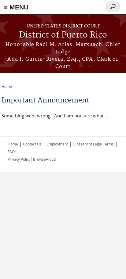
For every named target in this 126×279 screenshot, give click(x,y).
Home (7, 86)
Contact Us (32, 143)
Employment (57, 143)
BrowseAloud (44, 159)
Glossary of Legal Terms (93, 143)
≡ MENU (16, 7)
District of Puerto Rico (63, 35)
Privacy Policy (19, 159)
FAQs (12, 151)
